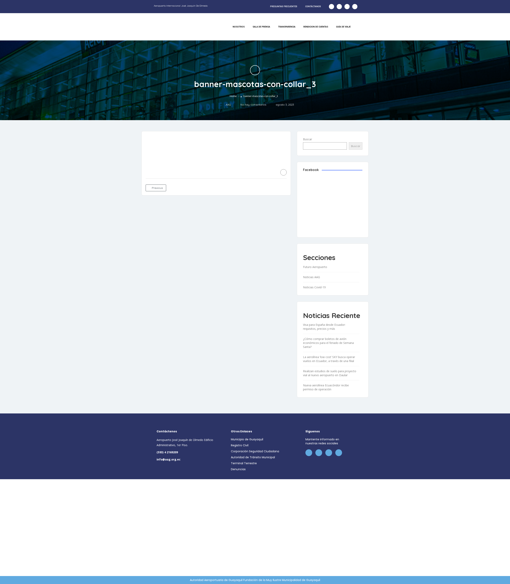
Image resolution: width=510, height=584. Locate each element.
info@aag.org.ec (168, 459)
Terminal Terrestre (244, 463)
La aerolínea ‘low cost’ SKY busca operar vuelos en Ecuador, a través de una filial (329, 359)
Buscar (307, 139)
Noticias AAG (311, 277)
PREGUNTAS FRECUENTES (283, 6)
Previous (157, 188)
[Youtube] (354, 6)
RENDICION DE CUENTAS (315, 27)
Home (233, 96)
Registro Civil (239, 445)
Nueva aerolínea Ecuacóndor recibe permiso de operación (326, 387)
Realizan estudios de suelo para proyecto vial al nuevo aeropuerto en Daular (329, 373)
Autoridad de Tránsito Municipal (253, 457)
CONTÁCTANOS (313, 6)
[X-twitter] (339, 6)
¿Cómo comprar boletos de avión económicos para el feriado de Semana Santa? (328, 343)
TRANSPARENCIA (286, 27)
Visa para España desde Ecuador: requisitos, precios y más (324, 327)
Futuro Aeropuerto (315, 267)
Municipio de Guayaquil (247, 439)
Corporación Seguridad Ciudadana (255, 451)
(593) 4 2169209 (167, 452)
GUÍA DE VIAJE (343, 27)
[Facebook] (331, 6)
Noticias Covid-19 (314, 287)
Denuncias (238, 469)
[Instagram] (347, 6)
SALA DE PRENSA (261, 27)
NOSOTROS (239, 27)
